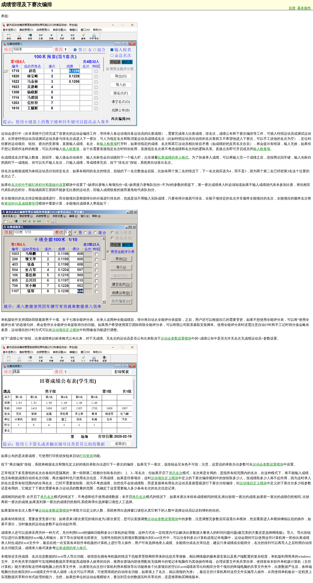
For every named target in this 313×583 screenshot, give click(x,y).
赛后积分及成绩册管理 (21, 203)
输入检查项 (108, 144)
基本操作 (304, 8)
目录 (292, 8)
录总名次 (175, 473)
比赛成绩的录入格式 (173, 157)
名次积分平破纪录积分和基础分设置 (38, 185)
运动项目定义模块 (65, 330)
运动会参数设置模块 (176, 338)
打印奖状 (86, 456)
